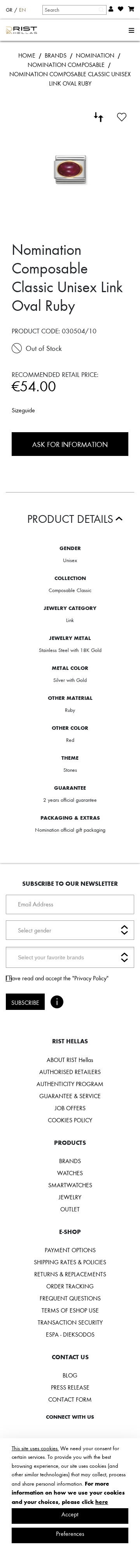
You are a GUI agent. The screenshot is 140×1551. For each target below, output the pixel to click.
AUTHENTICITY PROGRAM (70, 1084)
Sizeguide (23, 410)
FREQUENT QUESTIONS (70, 1298)
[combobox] (74, 9)
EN (22, 9)
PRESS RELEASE (70, 1387)
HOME (26, 55)
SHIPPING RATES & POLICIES (70, 1262)
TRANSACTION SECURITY (70, 1322)
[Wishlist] (121, 116)
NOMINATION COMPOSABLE (66, 64)
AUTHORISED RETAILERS (70, 1072)
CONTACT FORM (70, 1399)
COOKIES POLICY (70, 1120)
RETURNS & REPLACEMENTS (70, 1274)
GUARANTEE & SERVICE (70, 1096)
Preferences (70, 1533)
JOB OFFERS (70, 1108)
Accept (70, 1514)
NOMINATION (95, 55)
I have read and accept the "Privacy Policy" (57, 978)
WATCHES (70, 1173)
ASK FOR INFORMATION (70, 444)
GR (9, 9)
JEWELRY (70, 1197)
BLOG (70, 1375)
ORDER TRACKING (70, 1286)
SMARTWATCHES (70, 1185)
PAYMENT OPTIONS (70, 1250)
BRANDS (55, 55)
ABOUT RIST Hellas (70, 1060)
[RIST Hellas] (21, 30)
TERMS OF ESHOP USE (70, 1310)
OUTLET (70, 1209)
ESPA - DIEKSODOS (70, 1334)
